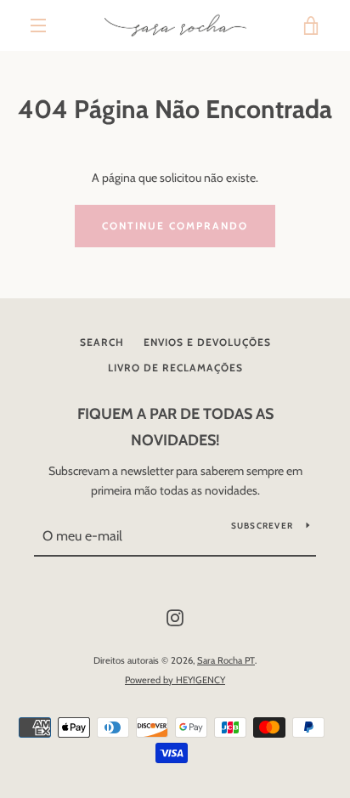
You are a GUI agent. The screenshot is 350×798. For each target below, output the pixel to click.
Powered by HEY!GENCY (175, 680)
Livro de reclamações (175, 367)
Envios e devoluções (207, 342)
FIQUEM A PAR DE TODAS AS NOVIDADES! (175, 427)
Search (102, 342)
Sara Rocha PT (226, 660)
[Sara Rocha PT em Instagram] (175, 617)
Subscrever (262, 525)
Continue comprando (175, 225)
